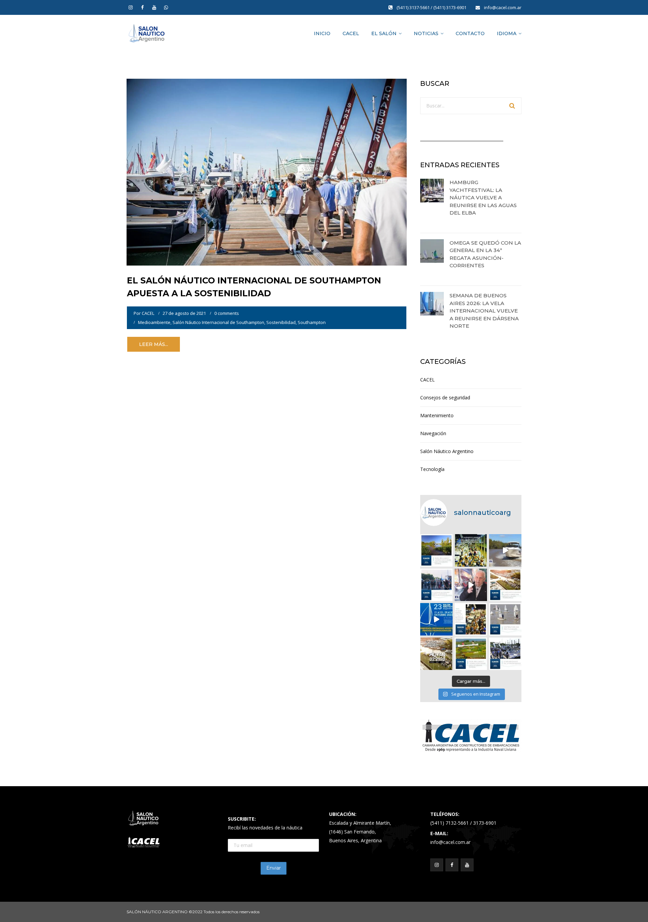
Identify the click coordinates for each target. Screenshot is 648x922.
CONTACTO (470, 33)
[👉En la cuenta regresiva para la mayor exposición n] (471, 619)
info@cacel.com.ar (502, 7)
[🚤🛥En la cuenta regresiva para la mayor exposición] (505, 585)
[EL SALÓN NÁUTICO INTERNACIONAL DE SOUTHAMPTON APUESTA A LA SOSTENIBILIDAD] (267, 171)
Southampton (312, 322)
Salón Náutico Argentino (447, 451)
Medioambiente (154, 322)
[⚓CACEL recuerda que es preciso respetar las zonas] (505, 619)
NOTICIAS (426, 33)
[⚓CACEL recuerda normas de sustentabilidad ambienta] (436, 550)
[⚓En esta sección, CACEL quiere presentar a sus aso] (505, 550)
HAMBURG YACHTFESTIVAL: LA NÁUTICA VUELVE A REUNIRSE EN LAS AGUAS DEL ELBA (483, 197)
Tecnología (432, 469)
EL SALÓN (384, 33)
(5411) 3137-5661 (414, 7)
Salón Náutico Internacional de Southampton (218, 322)
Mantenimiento (437, 415)
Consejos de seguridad (445, 397)
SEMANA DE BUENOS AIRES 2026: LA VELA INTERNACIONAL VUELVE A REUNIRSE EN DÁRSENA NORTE (484, 310)
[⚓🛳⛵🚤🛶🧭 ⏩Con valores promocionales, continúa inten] (436, 585)
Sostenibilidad (281, 322)
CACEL (351, 33)
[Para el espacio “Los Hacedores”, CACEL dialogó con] (471, 585)
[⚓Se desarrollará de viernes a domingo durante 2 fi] (436, 654)
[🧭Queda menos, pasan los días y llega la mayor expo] (471, 550)
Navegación (433, 433)
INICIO (322, 33)
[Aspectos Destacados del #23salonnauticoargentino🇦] (505, 654)
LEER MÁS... (153, 344)
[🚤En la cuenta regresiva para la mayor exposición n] (436, 619)
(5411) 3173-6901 (450, 7)
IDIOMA (506, 33)
